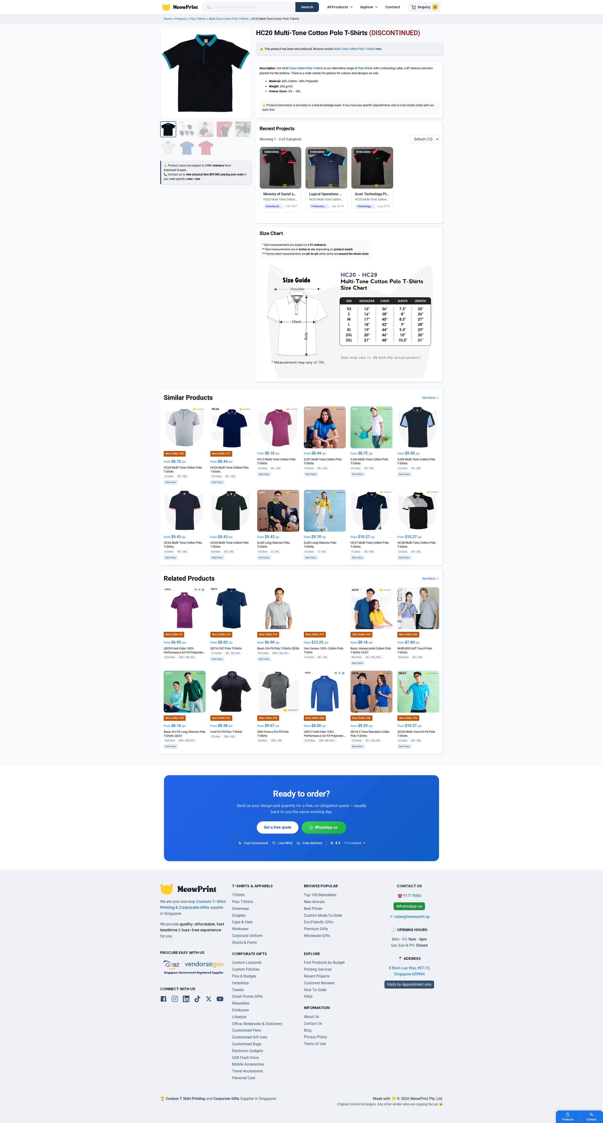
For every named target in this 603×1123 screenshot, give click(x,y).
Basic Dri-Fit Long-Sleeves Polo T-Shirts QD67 (184, 734)
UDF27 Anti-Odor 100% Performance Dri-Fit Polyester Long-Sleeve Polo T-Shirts (323, 734)
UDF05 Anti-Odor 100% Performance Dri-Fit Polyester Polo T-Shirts (183, 650)
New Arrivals (314, 902)
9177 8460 (412, 895)
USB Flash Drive (245, 1057)
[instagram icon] (174, 1000)
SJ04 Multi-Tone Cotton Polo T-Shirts (369, 461)
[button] (281, 180)
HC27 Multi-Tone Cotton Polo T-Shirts (369, 544)
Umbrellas (240, 983)
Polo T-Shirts (198, 18)
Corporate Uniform (247, 935)
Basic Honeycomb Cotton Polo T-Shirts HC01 (370, 650)
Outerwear (240, 908)
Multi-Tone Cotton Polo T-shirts (302, 68)
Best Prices (313, 908)
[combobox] (253, 7)
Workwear (240, 929)
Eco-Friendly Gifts (318, 922)
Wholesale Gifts (317, 935)
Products (180, 18)
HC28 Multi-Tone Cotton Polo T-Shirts (416, 544)
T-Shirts (238, 895)
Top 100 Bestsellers (320, 895)
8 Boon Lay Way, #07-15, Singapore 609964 (409, 971)
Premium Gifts (316, 929)
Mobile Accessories (248, 1064)
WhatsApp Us (324, 827)
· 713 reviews (351, 843)
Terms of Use (315, 1044)
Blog (307, 1030)
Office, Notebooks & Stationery (257, 1024)
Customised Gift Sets (249, 1037)
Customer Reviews (319, 983)
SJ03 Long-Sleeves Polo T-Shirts (273, 544)
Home (167, 18)
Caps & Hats (242, 922)
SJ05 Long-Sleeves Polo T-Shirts (320, 544)
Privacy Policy (315, 1037)
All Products (337, 7)
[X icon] (208, 1000)
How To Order (315, 990)
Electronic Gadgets (247, 1051)
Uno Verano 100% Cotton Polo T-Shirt (323, 650)
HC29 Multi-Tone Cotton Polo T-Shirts (183, 469)
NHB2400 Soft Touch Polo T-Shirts (414, 650)
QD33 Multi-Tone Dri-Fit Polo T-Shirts (416, 734)
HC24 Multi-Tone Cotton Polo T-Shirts (229, 469)
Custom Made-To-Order (323, 915)
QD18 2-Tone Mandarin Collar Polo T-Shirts (369, 734)
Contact (392, 7)
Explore (366, 7)
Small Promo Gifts (247, 996)
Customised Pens (246, 1030)
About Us (311, 1016)
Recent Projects (317, 976)
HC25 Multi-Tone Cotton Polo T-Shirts (229, 544)
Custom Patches (245, 969)
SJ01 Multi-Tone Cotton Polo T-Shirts (323, 461)
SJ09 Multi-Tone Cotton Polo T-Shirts (416, 461)
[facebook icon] (163, 1000)
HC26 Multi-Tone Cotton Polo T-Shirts (183, 544)
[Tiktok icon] (197, 1000)
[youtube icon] (220, 1000)
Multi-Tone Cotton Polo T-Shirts (228, 18)
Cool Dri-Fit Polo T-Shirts (226, 732)
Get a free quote (277, 827)
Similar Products (188, 397)
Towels (238, 990)
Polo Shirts (365, 68)
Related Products (189, 578)
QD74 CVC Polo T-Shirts (226, 648)
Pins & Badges (244, 976)
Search (307, 7)
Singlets (238, 915)
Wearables (240, 1003)
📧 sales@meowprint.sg (409, 916)
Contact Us (313, 1023)
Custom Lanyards (246, 962)
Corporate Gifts (194, 907)
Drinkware (240, 1010)
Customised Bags (246, 1044)
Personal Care (243, 1078)
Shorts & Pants (244, 942)
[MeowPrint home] (180, 7)
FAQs (308, 996)
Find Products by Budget (324, 962)
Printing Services (318, 969)
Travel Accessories (247, 1071)
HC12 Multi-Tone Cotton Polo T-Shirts (276, 461)
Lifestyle (239, 1017)
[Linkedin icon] (186, 1000)
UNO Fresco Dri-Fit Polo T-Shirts (273, 734)
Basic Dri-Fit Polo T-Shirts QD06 (278, 648)
